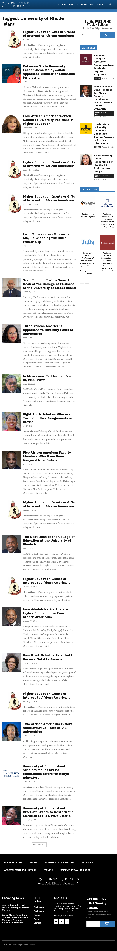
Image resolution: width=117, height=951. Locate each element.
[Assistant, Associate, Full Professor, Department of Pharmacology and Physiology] (107, 203)
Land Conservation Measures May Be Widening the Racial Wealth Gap (46, 238)
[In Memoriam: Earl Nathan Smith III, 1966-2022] (11, 383)
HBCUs (97, 78)
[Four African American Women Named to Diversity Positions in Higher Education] (11, 123)
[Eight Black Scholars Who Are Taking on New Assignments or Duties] (11, 421)
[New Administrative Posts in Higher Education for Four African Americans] (11, 616)
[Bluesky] (56, 921)
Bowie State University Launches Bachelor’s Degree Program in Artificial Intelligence (104, 134)
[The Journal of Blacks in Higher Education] (16, 5)
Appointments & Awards (101, 113)
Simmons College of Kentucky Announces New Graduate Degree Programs (104, 65)
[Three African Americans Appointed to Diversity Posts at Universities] (11, 333)
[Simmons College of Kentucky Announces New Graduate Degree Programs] (86, 59)
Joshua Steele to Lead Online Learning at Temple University (15, 907)
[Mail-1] (61, 921)
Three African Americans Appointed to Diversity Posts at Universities (48, 330)
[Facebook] (67, 921)
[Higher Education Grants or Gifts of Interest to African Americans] (11, 169)
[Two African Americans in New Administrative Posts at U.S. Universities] (11, 731)
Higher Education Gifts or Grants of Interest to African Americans (49, 34)
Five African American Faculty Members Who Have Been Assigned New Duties (47, 456)
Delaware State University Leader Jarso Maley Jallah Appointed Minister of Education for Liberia (49, 71)
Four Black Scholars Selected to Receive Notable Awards (48, 657)
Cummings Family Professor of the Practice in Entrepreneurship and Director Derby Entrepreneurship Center (87, 263)
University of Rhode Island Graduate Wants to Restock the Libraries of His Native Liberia (48, 812)
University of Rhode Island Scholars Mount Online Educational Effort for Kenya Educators (46, 771)
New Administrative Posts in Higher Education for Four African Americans (45, 613)
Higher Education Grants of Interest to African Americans (46, 580)
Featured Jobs (89, 189)
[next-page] (87, 282)
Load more (38, 844)
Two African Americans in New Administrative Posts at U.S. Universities (47, 727)
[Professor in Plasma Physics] (87, 203)
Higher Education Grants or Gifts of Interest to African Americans (49, 164)
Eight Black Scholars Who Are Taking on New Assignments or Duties (47, 418)
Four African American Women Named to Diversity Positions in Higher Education (48, 120)
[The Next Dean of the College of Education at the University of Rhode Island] (11, 544)
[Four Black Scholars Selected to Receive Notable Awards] (11, 662)
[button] (110, 4)
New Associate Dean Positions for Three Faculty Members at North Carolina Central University (103, 97)
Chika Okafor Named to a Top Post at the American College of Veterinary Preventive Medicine (15, 919)
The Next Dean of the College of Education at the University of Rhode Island (49, 540)
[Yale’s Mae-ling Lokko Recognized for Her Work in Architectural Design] (86, 159)
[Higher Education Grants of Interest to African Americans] (11, 586)
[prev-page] (82, 282)
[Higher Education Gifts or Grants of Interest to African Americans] (11, 39)
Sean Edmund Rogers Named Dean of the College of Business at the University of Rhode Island (49, 284)
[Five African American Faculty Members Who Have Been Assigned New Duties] (11, 460)
